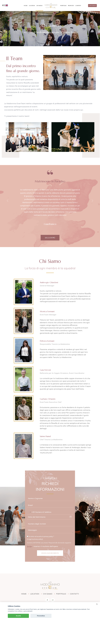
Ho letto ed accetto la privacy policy (41, 536)
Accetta (18, 616)
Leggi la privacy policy (35, 539)
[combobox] (31, 512)
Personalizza (41, 616)
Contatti (78, 5)
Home (25, 5)
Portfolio (63, 5)
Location (32, 5)
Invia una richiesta (50, 553)
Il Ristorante (92, 5)
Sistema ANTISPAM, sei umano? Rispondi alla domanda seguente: (49, 543)
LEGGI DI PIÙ (50, 238)
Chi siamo (39, 5)
